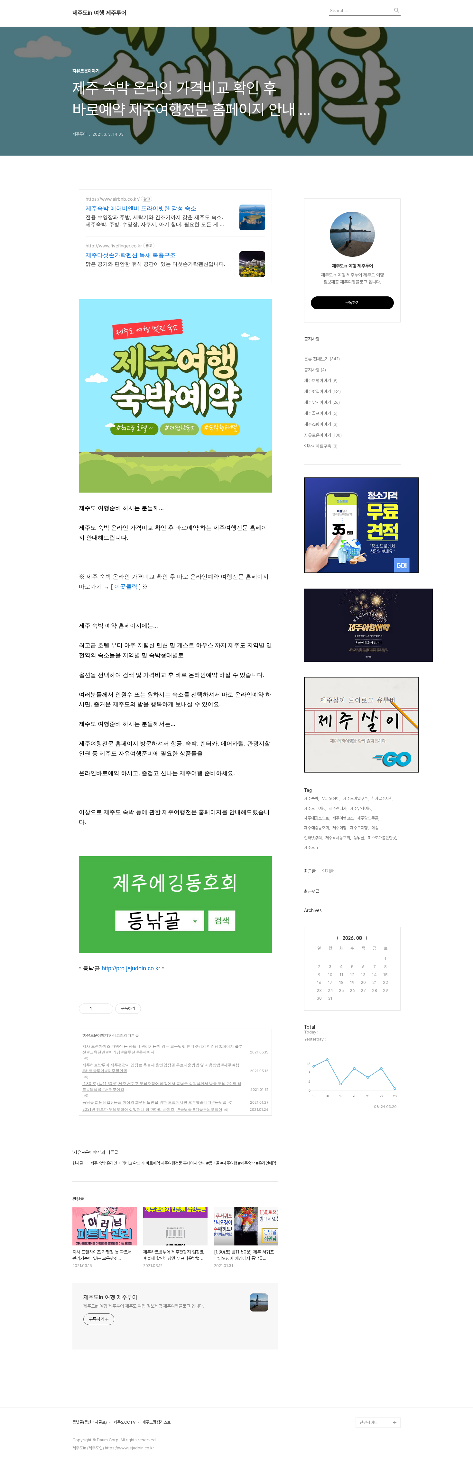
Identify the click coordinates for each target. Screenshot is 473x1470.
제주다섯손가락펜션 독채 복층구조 (131, 255)
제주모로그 (369, 1319)
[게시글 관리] (106, 1009)
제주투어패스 (370, 1360)
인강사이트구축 (321, 446)
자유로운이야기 (95, 1035)
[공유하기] (98, 1009)
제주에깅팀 (369, 1412)
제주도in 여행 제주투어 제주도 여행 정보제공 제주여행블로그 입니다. (143, 1306)
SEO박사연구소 (373, 1381)
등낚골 (365, 1257)
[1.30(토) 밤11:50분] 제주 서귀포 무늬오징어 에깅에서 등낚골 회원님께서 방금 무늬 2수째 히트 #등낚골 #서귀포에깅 (161, 1086)
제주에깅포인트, (317, 818)
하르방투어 (369, 1237)
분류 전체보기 (322, 358)
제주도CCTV (124, 1422)
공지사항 (315, 369)
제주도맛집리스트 (156, 1422)
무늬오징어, (331, 798)
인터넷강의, (313, 837)
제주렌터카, (338, 808)
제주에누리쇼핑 (372, 1278)
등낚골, (359, 837)
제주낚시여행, (361, 808)
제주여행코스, (343, 818)
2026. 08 (352, 938)
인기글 (328, 871)
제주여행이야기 (321, 380)
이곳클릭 (125, 586)
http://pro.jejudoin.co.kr (131, 968)
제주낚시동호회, (338, 837)
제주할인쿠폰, (368, 818)
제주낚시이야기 (322, 402)
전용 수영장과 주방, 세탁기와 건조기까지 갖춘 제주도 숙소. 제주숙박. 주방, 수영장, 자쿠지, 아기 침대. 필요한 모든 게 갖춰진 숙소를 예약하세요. (155, 221)
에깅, (375, 827)
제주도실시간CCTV (376, 1309)
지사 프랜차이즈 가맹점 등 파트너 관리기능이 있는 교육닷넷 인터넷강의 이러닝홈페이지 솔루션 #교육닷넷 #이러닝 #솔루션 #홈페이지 (162, 1049)
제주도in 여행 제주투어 (99, 13)
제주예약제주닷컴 (374, 1298)
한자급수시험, (382, 798)
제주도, (310, 808)
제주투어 (367, 1340)
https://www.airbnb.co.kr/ (113, 199)
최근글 (310, 871)
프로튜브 (367, 1371)
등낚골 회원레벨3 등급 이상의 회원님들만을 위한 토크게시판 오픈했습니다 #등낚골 (154, 1102)
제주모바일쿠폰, (356, 798)
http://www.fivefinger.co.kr (114, 245)
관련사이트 (368, 1422)
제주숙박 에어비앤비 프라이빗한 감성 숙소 (141, 208)
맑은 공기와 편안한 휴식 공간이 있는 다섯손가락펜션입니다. (155, 264)
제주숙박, (311, 798)
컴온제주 (367, 1401)
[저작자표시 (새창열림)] (144, 1008)
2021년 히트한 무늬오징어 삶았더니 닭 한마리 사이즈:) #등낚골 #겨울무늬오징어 (152, 1109)
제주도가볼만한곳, (382, 837)
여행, (322, 808)
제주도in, (311, 847)
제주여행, (340, 827)
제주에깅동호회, (317, 827)
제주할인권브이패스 (376, 1288)
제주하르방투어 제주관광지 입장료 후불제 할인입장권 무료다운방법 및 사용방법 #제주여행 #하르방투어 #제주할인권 (160, 1067)
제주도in (367, 1226)
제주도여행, (359, 827)
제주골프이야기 (321, 413)
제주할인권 (369, 1247)
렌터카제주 (369, 1329)
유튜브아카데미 (372, 1350)
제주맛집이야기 (322, 391)
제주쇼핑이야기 (321, 424)
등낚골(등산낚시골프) (89, 1422)
